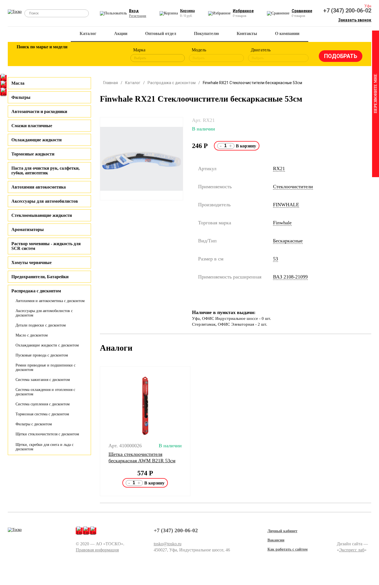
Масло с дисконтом (32, 335)
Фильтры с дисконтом (34, 424)
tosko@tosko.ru (167, 543)
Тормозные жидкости (32, 154)
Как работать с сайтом (287, 549)
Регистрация (137, 16)
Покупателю (206, 33)
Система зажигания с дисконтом (43, 380)
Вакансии (275, 540)
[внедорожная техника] (96, 55)
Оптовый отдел (160, 33)
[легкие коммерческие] (42, 55)
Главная (110, 83)
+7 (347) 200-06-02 (347, 10)
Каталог (88, 33)
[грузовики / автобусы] (60, 55)
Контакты (247, 33)
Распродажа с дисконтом (172, 83)
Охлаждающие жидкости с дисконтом (47, 345)
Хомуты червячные (31, 262)
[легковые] (24, 55)
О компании (287, 33)
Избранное (243, 11)
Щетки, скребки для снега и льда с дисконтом (45, 447)
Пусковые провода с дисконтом (42, 355)
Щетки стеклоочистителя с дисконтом (47, 434)
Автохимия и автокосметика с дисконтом (50, 301)
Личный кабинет (282, 531)
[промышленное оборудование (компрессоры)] (114, 55)
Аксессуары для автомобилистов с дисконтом (44, 313)
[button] (96, 431)
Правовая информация (97, 550)
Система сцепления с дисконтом (43, 404)
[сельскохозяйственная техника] (78, 55)
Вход (134, 11)
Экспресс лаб (351, 550)
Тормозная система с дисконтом (42, 414)
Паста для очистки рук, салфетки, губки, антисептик (45, 170)
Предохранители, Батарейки (40, 276)
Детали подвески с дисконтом (41, 325)
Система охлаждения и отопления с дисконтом (45, 392)
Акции (120, 33)
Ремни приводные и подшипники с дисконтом (45, 367)
